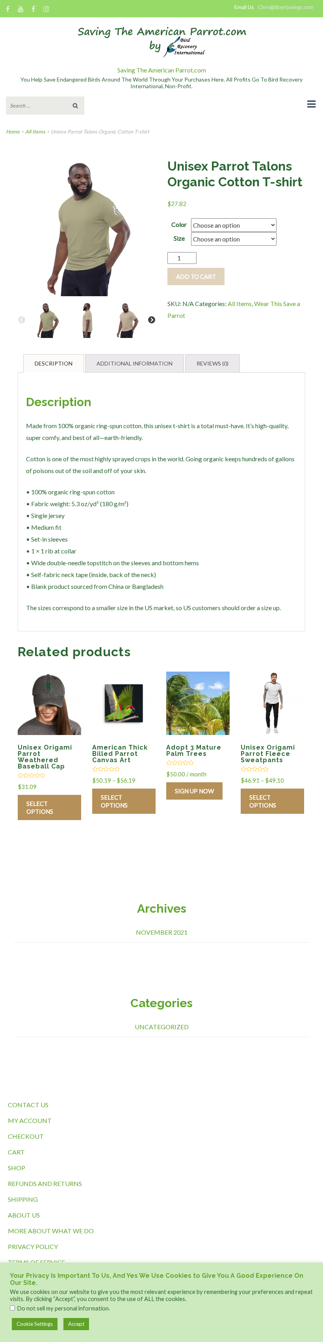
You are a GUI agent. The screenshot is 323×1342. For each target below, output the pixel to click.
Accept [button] (76, 1324)
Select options (39, 807)
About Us (24, 1215)
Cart (16, 1152)
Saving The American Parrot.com (161, 70)
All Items (35, 131)
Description (53, 363)
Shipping (23, 1199)
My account (30, 1120)
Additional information (135, 363)
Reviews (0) (212, 363)
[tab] (53, 363)
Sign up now (194, 790)
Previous (22, 320)
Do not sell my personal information (63, 1308)
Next (152, 320)
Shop (16, 1167)
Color (179, 224)
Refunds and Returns (45, 1183)
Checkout (26, 1136)
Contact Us (28, 1104)
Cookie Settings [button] (35, 1324)
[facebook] (8, 9)
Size (179, 238)
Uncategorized (162, 1026)
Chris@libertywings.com (286, 7)
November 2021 (161, 932)
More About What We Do (51, 1230)
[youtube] (21, 9)
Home (13, 131)
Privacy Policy (33, 1246)
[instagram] (46, 9)
